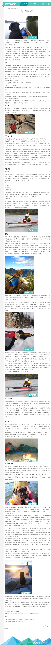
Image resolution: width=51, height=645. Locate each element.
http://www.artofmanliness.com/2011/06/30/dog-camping (24, 613)
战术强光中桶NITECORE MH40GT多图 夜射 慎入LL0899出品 (21, 619)
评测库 (25, 4)
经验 (9, 8)
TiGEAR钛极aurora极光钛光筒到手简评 (16, 621)
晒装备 (34, 4)
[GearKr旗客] (11, 4)
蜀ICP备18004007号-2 (45, 642)
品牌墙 (43, 4)
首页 (6, 8)
